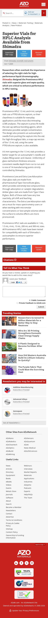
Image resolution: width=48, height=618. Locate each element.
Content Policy (12, 532)
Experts (27, 491)
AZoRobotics (11, 441)
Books (8, 478)
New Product (16, 25)
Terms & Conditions (14, 520)
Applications (29, 478)
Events (8, 488)
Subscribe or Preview (21, 390)
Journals (9, 494)
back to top (39, 544)
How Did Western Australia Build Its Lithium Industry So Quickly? (32, 358)
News (14, 23)
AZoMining (10, 454)
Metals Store (11, 491)
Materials (28, 475)
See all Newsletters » (11, 423)
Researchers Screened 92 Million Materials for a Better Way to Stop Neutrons (31, 321)
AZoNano (9, 438)
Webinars (28, 466)
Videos (8, 485)
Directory (9, 472)
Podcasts (27, 488)
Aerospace (17, 411)
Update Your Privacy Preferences (25, 610)
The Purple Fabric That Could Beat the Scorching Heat (31, 369)
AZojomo (27, 485)
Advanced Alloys (20, 399)
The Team (28, 497)
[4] (9, 358)
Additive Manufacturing (23, 387)
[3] (9, 347)
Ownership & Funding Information (15, 536)
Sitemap (9, 529)
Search (9, 504)
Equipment (10, 475)
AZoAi (26, 444)
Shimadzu (7, 79)
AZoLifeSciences (30, 451)
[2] (9, 334)
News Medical (30, 448)
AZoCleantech (11, 444)
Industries (28, 482)
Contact (9, 513)
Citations (8, 259)
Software (9, 497)
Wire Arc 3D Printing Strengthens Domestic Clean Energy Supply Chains (29, 334)
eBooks (9, 482)
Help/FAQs (28, 494)
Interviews (28, 469)
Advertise (10, 517)
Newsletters (11, 510)
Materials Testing (26, 23)
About (8, 501)
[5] (9, 370)
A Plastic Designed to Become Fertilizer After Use (30, 346)
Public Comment (38, 300)
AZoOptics (10, 448)
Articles (9, 469)
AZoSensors (29, 438)
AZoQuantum (29, 441)
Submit (41, 307)
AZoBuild (9, 451)
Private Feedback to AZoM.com (32, 303)
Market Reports (30, 472)
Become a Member (13, 507)
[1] (9, 321)
